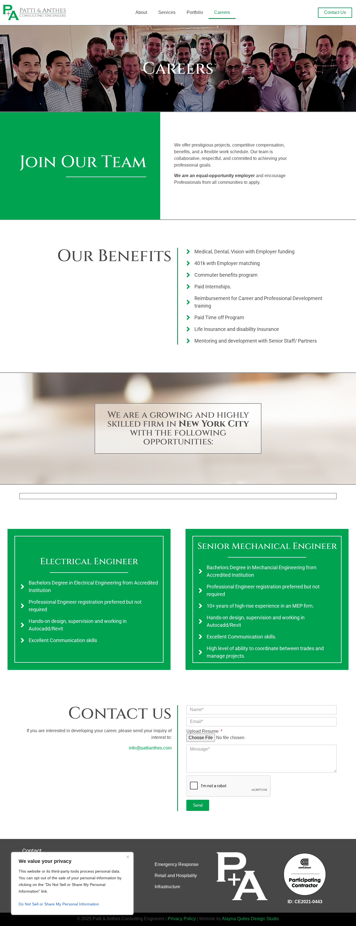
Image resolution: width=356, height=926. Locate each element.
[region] (72, 883)
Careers (222, 12)
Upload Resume (203, 731)
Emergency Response (177, 864)
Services (166, 12)
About (141, 12)
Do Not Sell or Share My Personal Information (59, 904)
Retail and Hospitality (176, 875)
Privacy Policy (182, 918)
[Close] (127, 856)
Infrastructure (167, 886)
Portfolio (195, 12)
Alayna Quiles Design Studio (250, 918)
